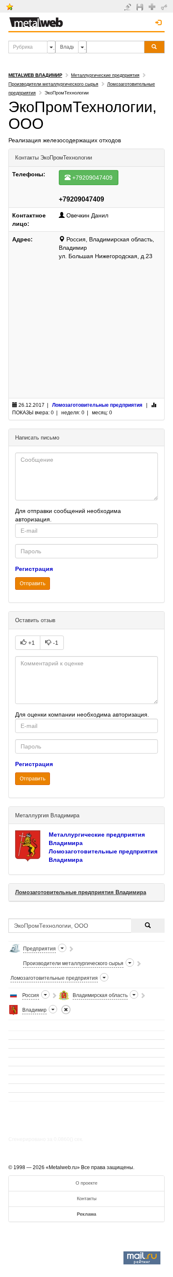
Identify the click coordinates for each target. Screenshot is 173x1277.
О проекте (86, 1182)
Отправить (32, 583)
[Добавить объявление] (128, 7)
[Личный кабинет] (165, 7)
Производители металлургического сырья (53, 83)
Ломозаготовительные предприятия (97, 405)
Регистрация (34, 568)
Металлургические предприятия (105, 75)
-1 (54, 642)
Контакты (87, 1198)
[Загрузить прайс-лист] (140, 7)
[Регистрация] (153, 6)
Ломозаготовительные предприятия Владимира (80, 892)
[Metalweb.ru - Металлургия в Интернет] (36, 19)
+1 (30, 642)
